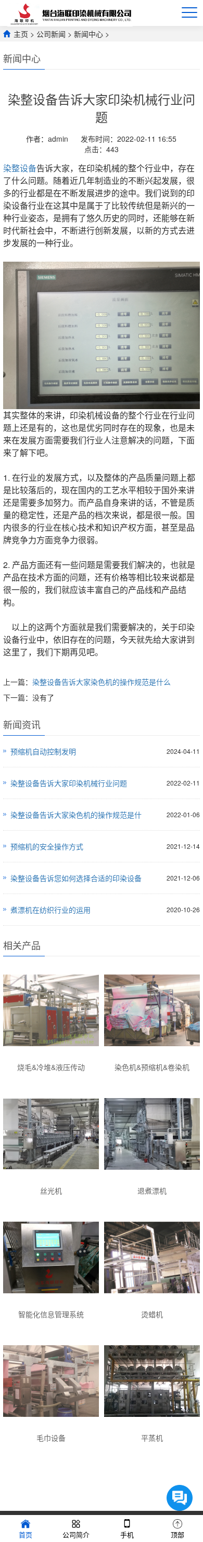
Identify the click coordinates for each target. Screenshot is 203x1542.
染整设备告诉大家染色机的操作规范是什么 (101, 682)
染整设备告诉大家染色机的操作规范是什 (76, 814)
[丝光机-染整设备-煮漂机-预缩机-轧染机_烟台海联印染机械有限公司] (72, 13)
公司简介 (76, 1534)
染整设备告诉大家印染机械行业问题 (68, 783)
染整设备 (19, 168)
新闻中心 (88, 34)
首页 (25, 1534)
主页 (21, 34)
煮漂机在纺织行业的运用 (50, 909)
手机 (127, 1534)
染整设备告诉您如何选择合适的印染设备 (76, 878)
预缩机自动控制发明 (43, 751)
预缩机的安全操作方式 (46, 846)
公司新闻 (51, 34)
